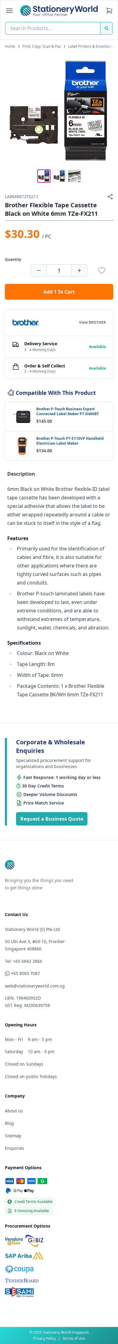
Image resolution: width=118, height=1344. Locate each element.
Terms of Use (74, 1338)
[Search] (106, 28)
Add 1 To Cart (59, 291)
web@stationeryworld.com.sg (35, 986)
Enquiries (14, 1148)
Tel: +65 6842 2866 (23, 961)
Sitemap (13, 1136)
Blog (9, 1123)
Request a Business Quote (51, 818)
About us (14, 1111)
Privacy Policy (44, 1338)
